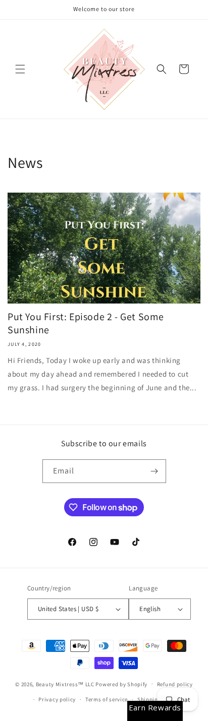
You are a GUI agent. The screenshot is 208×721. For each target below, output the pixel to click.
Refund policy (175, 684)
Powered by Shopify (121, 683)
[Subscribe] (154, 471)
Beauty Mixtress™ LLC (65, 683)
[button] (20, 69)
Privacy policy (57, 699)
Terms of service (106, 699)
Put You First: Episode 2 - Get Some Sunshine (86, 323)
